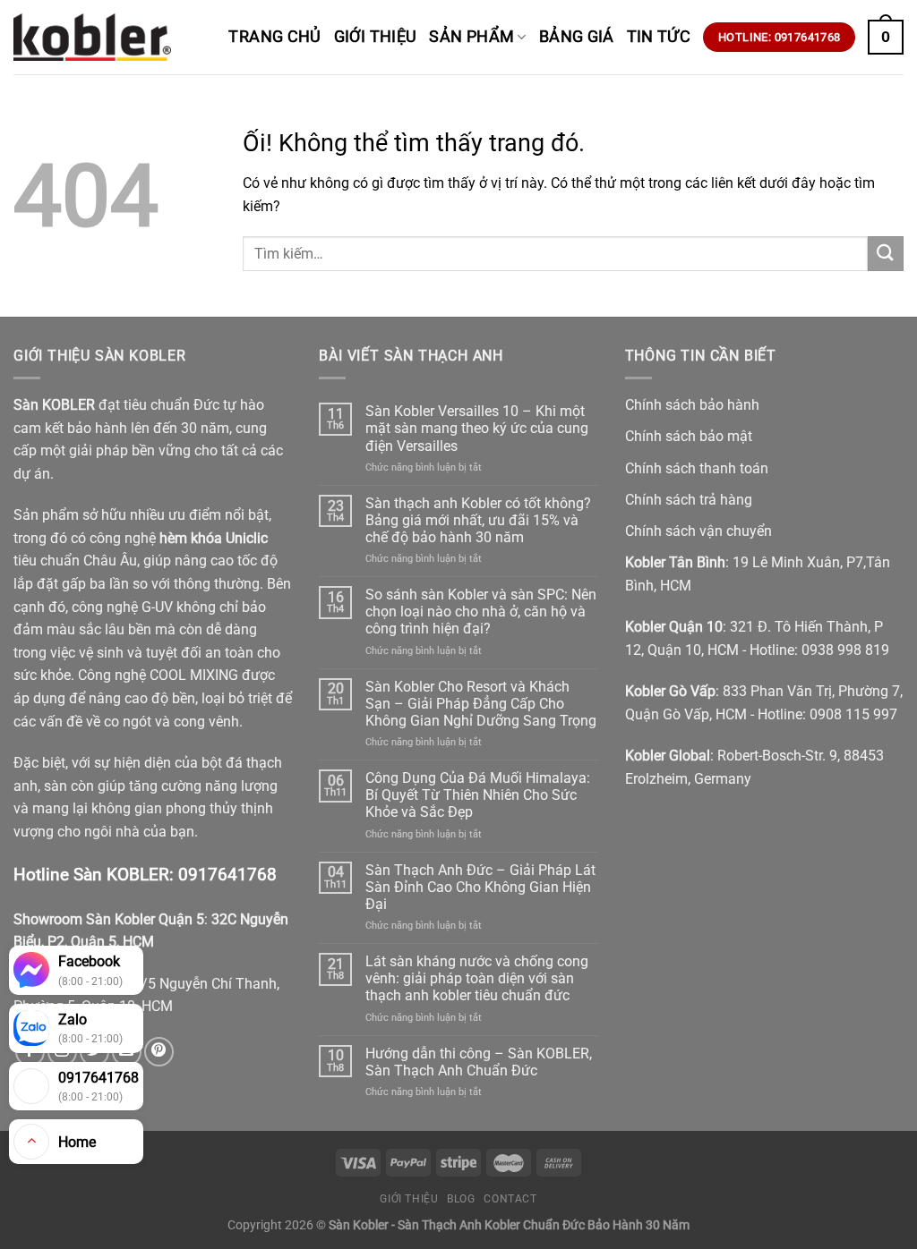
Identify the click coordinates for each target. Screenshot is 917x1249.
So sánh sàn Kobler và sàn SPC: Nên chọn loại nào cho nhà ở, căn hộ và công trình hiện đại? (480, 611)
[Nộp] (886, 253)
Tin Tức (659, 36)
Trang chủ (274, 36)
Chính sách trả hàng (688, 499)
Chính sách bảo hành (692, 404)
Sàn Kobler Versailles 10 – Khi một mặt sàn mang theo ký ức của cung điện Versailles (476, 428)
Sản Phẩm (471, 36)
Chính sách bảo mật (688, 436)
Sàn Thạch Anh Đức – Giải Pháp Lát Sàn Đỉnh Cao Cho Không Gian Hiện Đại (480, 887)
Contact (510, 1199)
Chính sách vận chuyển (698, 531)
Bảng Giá (576, 36)
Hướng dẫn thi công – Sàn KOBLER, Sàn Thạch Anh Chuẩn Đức (478, 1062)
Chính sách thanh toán (696, 468)
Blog (461, 1199)
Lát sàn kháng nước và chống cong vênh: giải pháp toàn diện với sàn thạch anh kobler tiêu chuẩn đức (476, 978)
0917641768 (227, 874)
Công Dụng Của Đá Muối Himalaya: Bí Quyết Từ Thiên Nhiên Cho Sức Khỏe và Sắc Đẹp (477, 794)
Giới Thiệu (375, 36)
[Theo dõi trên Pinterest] (159, 1051)
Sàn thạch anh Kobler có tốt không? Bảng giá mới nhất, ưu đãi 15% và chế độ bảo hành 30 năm (478, 520)
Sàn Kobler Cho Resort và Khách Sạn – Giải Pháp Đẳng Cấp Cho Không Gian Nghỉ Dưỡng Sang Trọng (480, 703)
